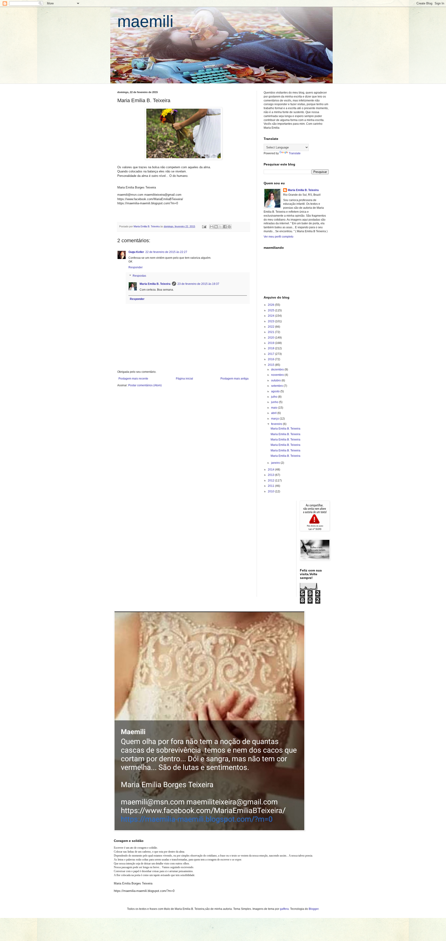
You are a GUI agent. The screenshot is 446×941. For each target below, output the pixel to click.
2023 (271, 321)
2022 (271, 326)
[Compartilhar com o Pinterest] (229, 226)
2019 (271, 343)
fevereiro (277, 424)
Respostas (139, 275)
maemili (145, 21)
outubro (276, 380)
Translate (295, 153)
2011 (271, 485)
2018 (271, 348)
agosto (275, 391)
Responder (135, 267)
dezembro (278, 369)
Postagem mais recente (133, 378)
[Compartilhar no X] (220, 226)
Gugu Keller (136, 252)
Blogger (313, 909)
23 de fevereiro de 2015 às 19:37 (198, 284)
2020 (271, 337)
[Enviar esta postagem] (204, 226)
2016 (271, 359)
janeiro (276, 462)
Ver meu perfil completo (278, 236)
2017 (271, 354)
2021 (271, 332)
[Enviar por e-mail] (211, 226)
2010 (271, 491)
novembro (278, 374)
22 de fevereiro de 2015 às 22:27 (166, 252)
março (275, 418)
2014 (271, 469)
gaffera (284, 909)
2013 (271, 475)
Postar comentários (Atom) (145, 385)
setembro (277, 385)
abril (274, 413)
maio (274, 407)
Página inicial (184, 378)
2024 (271, 315)
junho (275, 402)
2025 (271, 310)
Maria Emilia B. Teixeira (155, 284)
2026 (271, 304)
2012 (271, 480)
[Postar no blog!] (216, 226)
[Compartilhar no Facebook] (225, 226)
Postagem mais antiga (234, 378)
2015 (271, 364)
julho (274, 396)
